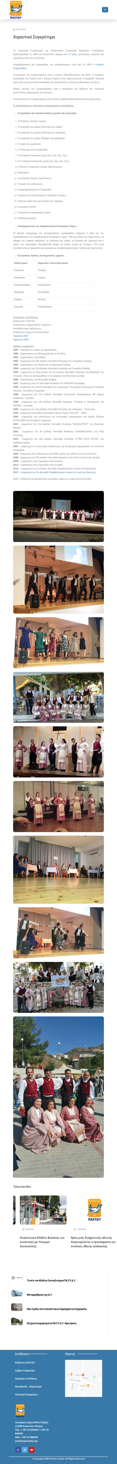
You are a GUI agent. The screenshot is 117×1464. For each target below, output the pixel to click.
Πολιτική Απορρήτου (26, 1394)
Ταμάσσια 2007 (21, 336)
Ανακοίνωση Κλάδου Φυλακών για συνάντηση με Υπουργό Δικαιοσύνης (35, 1242)
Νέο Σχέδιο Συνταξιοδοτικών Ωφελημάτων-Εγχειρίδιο (57, 1308)
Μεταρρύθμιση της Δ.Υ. (39, 1294)
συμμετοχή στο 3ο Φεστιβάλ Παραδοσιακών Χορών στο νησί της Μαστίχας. (58, 472)
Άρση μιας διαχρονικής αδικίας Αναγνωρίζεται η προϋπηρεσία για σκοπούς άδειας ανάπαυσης (86, 1242)
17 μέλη (72, 54)
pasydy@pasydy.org (26, 1441)
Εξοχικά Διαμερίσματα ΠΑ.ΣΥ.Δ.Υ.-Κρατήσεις (51, 1323)
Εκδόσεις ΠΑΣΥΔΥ (25, 1362)
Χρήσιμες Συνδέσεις (26, 1378)
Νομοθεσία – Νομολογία (28, 1386)
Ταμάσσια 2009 (21, 339)
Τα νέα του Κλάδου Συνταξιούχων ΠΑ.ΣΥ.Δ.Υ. (51, 1280)
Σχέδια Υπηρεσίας (25, 1370)
